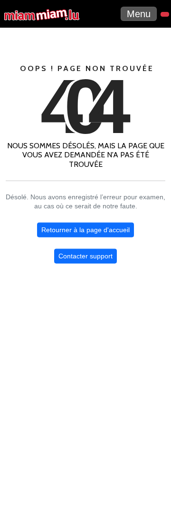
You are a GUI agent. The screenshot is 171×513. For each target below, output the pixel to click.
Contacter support (85, 256)
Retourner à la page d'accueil (85, 230)
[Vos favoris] (165, 14)
